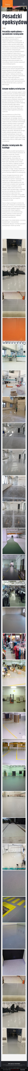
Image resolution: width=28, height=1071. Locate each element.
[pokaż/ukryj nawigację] (24, 3)
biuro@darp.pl (19, 1065)
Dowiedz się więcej (15, 1069)
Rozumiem (22, 1069)
